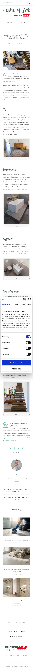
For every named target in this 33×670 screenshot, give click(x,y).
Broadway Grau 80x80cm (10, 377)
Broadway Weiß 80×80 (19, 254)
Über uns (9, 655)
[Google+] (18, 448)
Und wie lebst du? (16, 31)
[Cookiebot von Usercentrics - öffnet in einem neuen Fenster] (23, 299)
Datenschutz (12, 659)
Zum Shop (24, 22)
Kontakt (16, 655)
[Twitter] (10, 448)
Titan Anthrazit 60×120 (20, 189)
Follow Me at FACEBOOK (16, 631)
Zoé (10, 43)
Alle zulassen (16, 362)
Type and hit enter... (8, 2)
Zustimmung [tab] (6, 304)
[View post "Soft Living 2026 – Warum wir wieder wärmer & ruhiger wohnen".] (16, 556)
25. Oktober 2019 (19, 43)
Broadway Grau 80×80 (17, 117)
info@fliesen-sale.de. (10, 440)
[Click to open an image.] (16, 60)
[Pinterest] (22, 448)
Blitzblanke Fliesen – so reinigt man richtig (16, 540)
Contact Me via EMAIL (16, 627)
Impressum (23, 655)
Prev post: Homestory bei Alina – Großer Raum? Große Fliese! (16, 490)
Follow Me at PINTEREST (16, 636)
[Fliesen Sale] (16, 12)
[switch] (28, 342)
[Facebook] (14, 448)
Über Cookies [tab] (26, 304)
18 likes (17, 452)
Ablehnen (16, 369)
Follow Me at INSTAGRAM (16, 622)
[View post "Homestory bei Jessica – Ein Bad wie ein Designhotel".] (16, 587)
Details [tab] (16, 304)
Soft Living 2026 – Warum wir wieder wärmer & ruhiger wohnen (16, 570)
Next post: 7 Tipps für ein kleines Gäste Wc (16, 498)
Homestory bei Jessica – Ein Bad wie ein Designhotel (16, 602)
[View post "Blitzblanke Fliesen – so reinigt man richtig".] (16, 527)
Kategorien (10, 22)
